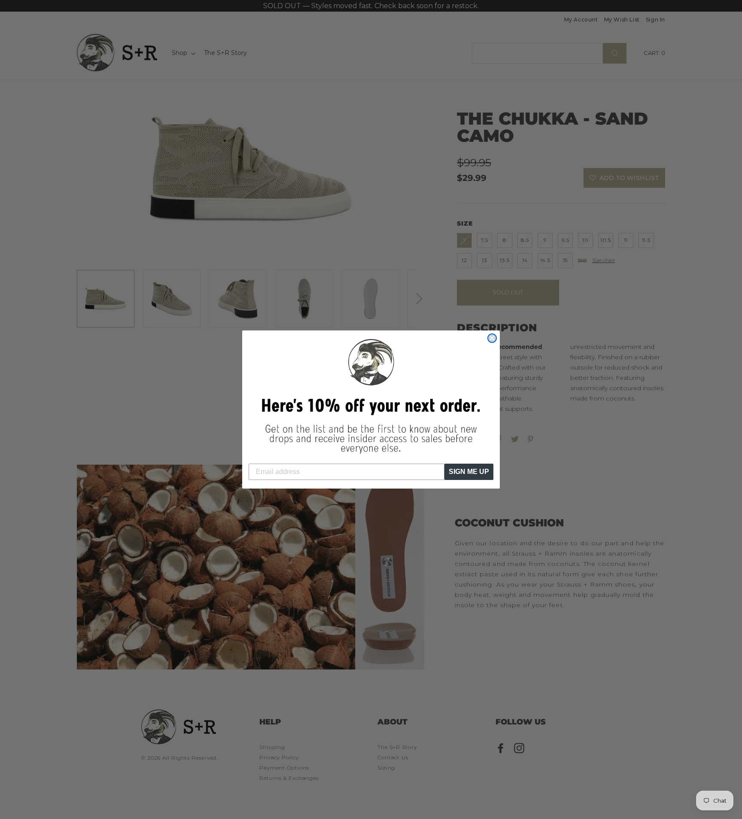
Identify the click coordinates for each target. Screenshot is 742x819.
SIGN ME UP (469, 471)
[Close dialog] (492, 338)
